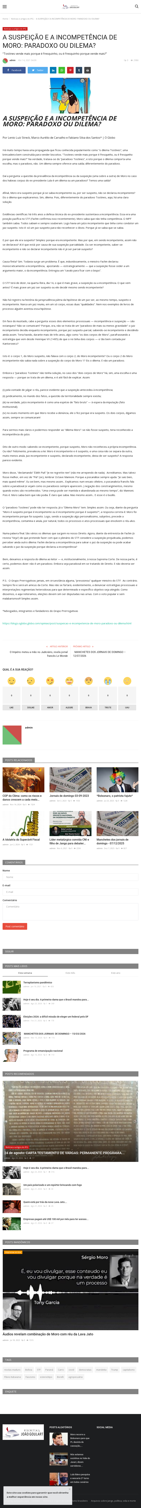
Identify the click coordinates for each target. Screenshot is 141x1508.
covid (71, 1369)
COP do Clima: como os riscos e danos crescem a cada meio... (22, 797)
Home (5, 18)
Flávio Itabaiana (12, 1376)
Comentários (14, 862)
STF (39, 1369)
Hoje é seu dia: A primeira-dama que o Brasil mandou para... (56, 999)
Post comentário (15, 926)
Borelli (60, 1376)
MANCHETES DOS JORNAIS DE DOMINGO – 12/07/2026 (99, 654)
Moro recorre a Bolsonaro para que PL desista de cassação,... (79, 1440)
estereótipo (46, 1376)
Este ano (115, 972)
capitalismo (129, 1369)
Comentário (10, 900)
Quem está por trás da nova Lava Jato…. (45, 1202)
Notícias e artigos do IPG (22, 18)
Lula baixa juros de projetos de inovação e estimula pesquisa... (51, 1334)
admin (12, 60)
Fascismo (30, 1376)
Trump (114, 1369)
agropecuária (75, 1376)
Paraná (49, 1369)
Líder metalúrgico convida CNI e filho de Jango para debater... (69, 841)
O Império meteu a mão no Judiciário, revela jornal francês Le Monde (39, 654)
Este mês (70, 972)
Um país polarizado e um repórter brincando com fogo (52, 1185)
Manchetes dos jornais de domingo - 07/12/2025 (112, 841)
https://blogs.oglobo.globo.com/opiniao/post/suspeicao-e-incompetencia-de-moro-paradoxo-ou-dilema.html (67, 623)
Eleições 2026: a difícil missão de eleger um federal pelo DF (55, 1016)
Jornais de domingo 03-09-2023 (69, 795)
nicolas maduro (12, 1369)
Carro (61, 1369)
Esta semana (25, 972)
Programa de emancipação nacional (43, 1050)
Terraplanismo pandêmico (37, 982)
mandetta (101, 1369)
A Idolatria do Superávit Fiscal (21, 839)
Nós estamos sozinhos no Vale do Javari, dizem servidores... (80, 1460)
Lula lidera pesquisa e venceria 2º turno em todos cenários (80, 1478)
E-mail (6, 885)
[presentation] (126, 1255)
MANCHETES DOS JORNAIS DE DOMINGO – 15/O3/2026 (54, 1033)
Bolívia (28, 1369)
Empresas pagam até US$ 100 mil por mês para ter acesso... (56, 1219)
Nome (6, 870)
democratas (85, 1369)
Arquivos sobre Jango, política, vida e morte (113, 1500)
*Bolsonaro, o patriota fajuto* (115, 795)
